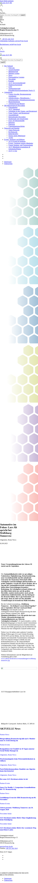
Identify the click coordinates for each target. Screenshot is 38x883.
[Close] (1, 53)
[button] (19, 8)
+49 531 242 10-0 (8, 39)
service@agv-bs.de (6, 846)
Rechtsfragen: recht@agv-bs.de (10, 44)
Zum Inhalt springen (7, 1)
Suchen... (3, 13)
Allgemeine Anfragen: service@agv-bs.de (14, 41)
